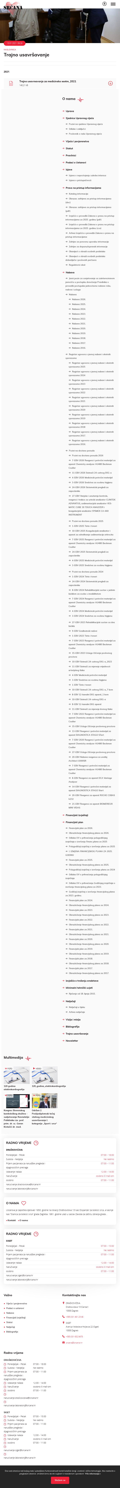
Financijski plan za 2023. (81, 910)
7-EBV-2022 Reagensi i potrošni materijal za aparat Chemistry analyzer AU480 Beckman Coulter (92, 718)
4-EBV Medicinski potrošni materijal (89, 675)
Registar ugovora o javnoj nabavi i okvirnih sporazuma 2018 (91, 425)
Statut (69, 148)
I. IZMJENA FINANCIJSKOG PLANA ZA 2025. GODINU (88, 853)
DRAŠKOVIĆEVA (14, 1149)
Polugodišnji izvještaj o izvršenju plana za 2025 (92, 847)
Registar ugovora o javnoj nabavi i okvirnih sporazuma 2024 (91, 374)
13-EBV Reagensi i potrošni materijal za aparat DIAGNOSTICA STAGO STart (90, 733)
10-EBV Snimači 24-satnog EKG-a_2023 (92, 662)
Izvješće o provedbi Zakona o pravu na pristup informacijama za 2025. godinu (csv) (89, 226)
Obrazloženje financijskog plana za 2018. (89, 964)
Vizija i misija (73, 1020)
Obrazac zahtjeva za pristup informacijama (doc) (88, 201)
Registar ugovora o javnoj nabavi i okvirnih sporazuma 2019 (91, 417)
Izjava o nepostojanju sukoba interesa (87, 176)
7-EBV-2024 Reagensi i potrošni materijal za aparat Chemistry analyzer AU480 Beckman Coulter (92, 602)
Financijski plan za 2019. (81, 949)
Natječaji (71, 1001)
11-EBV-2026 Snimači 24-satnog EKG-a (92, 473)
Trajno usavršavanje (77, 1034)
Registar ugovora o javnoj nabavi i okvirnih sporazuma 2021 (91, 399)
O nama (24, 1220)
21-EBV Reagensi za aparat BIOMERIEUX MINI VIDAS (91, 806)
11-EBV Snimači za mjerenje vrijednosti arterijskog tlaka (89, 668)
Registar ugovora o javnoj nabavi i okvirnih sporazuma (88, 356)
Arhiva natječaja (77, 1012)
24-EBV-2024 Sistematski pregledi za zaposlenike (88, 583)
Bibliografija (72, 1027)
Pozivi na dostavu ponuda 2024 (87, 572)
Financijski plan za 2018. (81, 959)
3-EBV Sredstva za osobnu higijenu (89, 680)
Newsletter (72, 1041)
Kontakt (12, 1220)
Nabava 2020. (79, 329)
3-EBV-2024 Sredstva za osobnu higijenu (92, 616)
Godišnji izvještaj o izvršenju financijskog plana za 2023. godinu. (90, 894)
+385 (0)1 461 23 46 (74, 1316)
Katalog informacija (78, 194)
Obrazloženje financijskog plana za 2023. (89, 915)
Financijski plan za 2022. (81, 920)
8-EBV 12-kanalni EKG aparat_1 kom (90, 695)
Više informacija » (93, 1474)
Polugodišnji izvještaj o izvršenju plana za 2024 (92, 870)
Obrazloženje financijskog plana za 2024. (89, 905)
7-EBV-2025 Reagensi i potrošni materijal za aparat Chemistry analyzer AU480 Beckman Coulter (92, 543)
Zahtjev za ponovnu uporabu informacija (89, 242)
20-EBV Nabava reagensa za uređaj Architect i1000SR (88, 759)
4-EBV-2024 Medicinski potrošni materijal (92, 611)
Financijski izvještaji (77, 815)
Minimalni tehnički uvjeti (79, 988)
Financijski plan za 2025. (81, 860)
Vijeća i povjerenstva (77, 141)
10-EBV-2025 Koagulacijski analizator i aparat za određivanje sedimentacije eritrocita (91, 533)
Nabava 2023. (79, 314)
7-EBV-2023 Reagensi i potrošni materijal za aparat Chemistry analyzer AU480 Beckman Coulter (92, 644)
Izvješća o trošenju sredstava (82, 981)
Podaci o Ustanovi (76, 162)
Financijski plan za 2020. (81, 939)
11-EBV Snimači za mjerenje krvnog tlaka (92, 709)
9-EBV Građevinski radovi (84, 631)
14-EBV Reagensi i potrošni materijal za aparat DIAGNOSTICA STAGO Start (90, 789)
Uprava (70, 111)
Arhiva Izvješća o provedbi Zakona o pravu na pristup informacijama (89, 235)
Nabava (70, 272)
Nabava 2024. (79, 309)
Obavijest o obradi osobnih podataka (87, 252)
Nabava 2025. (79, 304)
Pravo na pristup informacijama (83, 188)
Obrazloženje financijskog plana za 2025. (89, 865)
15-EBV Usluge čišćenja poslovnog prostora (93, 727)
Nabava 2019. (79, 334)
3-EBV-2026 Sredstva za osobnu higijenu (92, 483)
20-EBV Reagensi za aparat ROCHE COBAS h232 (92, 797)
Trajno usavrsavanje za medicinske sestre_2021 (47, 83)
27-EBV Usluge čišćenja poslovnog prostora (93, 752)
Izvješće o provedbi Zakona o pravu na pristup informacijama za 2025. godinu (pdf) (89, 218)
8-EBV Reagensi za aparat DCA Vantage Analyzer (90, 780)
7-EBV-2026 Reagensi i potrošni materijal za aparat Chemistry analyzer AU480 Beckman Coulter (92, 464)
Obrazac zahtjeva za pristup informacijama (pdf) (88, 209)
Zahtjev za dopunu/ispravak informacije (88, 247)
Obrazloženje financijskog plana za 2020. (89, 944)
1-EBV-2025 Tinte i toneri (84, 526)
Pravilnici (71, 155)
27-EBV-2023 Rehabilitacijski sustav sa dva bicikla (92, 624)
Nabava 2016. (79, 348)
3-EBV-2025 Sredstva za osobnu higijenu (92, 566)
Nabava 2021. (79, 324)
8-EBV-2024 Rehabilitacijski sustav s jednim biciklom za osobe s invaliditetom (92, 592)
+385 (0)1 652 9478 (74, 1336)
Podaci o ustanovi (15, 1308)
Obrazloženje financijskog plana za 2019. (89, 954)
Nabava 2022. (79, 319)
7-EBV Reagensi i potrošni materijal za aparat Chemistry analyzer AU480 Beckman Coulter (90, 769)
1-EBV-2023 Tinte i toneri (84, 636)
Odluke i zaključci (77, 129)
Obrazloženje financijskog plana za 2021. (89, 935)
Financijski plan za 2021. (81, 930)
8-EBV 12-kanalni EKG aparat (86, 704)
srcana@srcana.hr (74, 1342)
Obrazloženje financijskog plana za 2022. (89, 925)
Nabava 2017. (79, 343)
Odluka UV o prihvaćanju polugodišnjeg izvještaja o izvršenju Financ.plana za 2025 (86, 840)
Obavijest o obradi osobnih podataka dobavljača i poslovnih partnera (85, 258)
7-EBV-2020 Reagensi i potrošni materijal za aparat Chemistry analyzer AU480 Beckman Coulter (92, 744)
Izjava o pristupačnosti (80, 180)
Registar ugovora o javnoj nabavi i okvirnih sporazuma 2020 (91, 408)
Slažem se (60, 1480)
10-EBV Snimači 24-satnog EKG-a (89, 700)
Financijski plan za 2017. (81, 969)
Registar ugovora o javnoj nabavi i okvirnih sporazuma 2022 (91, 391)
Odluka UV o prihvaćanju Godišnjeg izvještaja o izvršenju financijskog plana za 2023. (90, 885)
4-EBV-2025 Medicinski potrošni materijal (92, 561)
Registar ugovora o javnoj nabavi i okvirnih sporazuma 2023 (91, 382)
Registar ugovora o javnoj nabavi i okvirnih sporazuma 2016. (91, 442)
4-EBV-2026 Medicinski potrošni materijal (92, 478)
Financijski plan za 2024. (81, 901)
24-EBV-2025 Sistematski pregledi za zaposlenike (88, 554)
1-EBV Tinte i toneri (81, 685)
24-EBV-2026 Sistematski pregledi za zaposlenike (88, 489)
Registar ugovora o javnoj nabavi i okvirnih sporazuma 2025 (91, 365)
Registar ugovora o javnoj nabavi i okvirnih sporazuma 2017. (91, 434)
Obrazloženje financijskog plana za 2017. (89, 973)
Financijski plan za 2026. (81, 828)
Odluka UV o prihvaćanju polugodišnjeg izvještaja (86, 876)
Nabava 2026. (79, 300)
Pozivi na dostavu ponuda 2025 (87, 521)
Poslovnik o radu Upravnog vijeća (85, 134)
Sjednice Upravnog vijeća (80, 118)
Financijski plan (74, 822)
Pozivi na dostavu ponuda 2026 (87, 456)
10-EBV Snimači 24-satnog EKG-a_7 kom (92, 690)
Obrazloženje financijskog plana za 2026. (89, 833)
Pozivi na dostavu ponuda (82, 451)
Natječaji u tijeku (77, 1007)
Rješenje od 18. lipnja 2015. (82, 994)
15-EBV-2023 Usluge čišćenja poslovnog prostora (90, 655)
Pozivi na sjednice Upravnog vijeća (86, 124)
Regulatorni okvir (77, 265)
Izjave (69, 170)
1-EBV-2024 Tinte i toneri (84, 577)
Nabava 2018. (79, 338)
